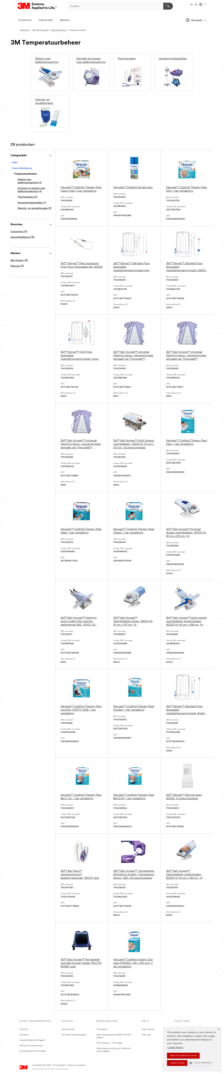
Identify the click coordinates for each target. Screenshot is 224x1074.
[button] (200, 1063)
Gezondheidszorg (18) (22, 237)
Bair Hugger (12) (19, 260)
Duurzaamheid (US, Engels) (32, 1051)
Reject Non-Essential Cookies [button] (183, 1056)
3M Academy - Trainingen (109, 1043)
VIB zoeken (101, 1029)
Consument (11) (18, 231)
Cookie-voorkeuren (76, 1065)
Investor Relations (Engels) (32, 1040)
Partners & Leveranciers (31, 1045)
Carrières (23, 1035)
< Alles (14, 162)
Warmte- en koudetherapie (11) (34, 208)
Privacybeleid (59, 1065)
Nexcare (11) (17, 266)
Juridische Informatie (41, 1065)
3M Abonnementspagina (73, 1035)
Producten (25, 20)
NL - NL (194, 5)
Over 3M (23, 1029)
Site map (146, 1035)
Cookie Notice (175, 1047)
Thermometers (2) (27, 197)
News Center (68, 1029)
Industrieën (46, 20)
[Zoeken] (168, 6)
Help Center (148, 1029)
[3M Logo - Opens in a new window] (37, 6)
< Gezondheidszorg (21, 168)
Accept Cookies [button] (177, 1063)
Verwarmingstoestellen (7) (32, 202)
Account (196, 20)
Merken (65, 20)
